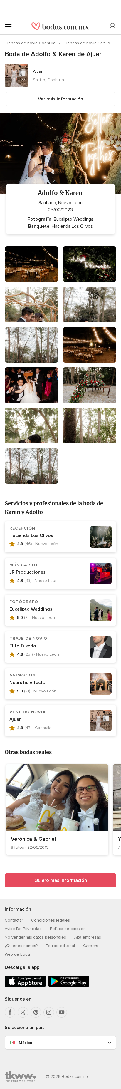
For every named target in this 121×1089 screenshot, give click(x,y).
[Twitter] (23, 1012)
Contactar (14, 920)
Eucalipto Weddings (30, 609)
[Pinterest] (36, 1012)
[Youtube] (61, 1012)
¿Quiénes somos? (21, 945)
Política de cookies (67, 928)
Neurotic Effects (27, 683)
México (25, 1042)
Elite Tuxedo (22, 646)
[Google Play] (68, 986)
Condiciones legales (50, 920)
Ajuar (15, 719)
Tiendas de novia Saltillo (87, 43)
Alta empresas (87, 937)
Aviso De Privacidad (23, 928)
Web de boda (17, 954)
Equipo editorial (60, 945)
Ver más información (60, 99)
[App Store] (25, 986)
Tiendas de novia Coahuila (31, 43)
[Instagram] (48, 1012)
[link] (57, 809)
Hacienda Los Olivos (31, 535)
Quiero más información (60, 880)
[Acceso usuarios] (113, 26)
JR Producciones (27, 572)
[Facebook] (10, 1012)
